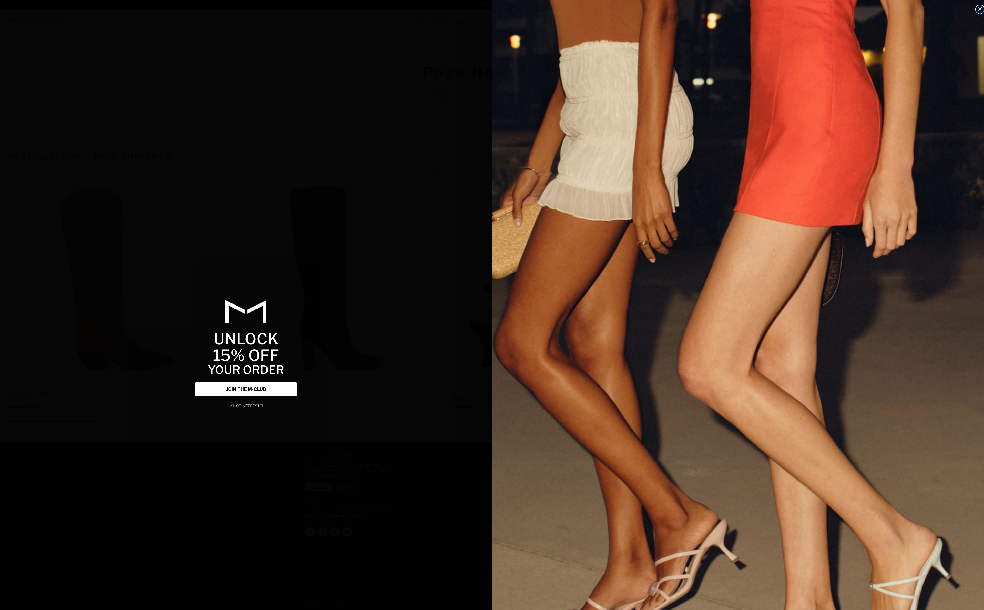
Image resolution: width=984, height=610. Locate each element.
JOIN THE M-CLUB (246, 389)
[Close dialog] (980, 9)
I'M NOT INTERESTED (246, 406)
